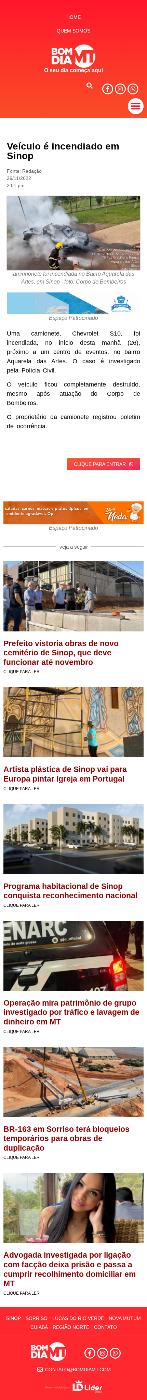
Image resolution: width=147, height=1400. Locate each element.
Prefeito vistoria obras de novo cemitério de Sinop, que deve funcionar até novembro (61, 653)
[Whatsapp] (133, 88)
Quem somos (73, 31)
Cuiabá (39, 1327)
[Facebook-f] (107, 88)
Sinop (13, 1318)
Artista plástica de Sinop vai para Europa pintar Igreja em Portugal (65, 774)
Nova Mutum (125, 1318)
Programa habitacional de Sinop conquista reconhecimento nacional (70, 891)
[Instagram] (120, 88)
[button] (136, 106)
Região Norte (71, 1327)
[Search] (89, 85)
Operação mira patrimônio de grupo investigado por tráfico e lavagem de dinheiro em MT (71, 1012)
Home (73, 17)
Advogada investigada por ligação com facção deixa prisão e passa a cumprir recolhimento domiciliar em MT (69, 1269)
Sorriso (37, 1318)
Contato (105, 1327)
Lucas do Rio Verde (78, 1318)
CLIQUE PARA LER (21, 671)
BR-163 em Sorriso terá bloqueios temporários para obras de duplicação (66, 1138)
